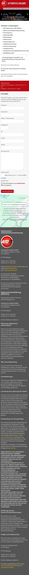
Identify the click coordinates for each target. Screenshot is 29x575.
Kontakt (11, 8)
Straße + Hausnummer (7, 118)
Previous (1, 14)
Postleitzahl (4, 125)
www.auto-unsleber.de (10, 270)
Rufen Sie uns (17, 99)
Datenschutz (5, 180)
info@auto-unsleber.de (11, 266)
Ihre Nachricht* (5, 151)
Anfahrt (15, 8)
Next (27, 14)
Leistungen (6, 8)
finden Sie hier (11, 448)
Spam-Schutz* (5, 172)
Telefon (3, 144)
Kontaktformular (12, 268)
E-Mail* (3, 138)
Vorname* (4, 105)
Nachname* (4, 112)
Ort (2, 131)
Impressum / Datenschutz (23, 8)
